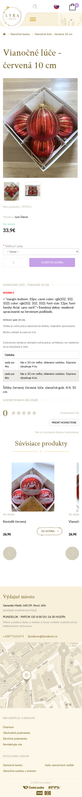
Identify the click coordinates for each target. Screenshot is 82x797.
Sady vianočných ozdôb (59, 765)
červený (18, 387)
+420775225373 (13, 636)
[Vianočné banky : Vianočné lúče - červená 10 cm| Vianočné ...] (12, 15)
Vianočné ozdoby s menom (19, 771)
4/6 (68, 387)
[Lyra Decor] (70, 19)
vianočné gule (54, 387)
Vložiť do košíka (52, 262)
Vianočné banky (20, 34)
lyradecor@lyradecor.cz (42, 636)
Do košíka (48, 531)
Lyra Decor (21, 217)
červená (30, 387)
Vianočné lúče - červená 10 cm (53, 34)
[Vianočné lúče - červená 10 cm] (40, 127)
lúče (40, 387)
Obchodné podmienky (16, 733)
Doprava (8, 727)
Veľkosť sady (14, 246)
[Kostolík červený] (33, 488)
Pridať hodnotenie (64, 422)
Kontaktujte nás (12, 744)
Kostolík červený (14, 521)
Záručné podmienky (15, 738)
